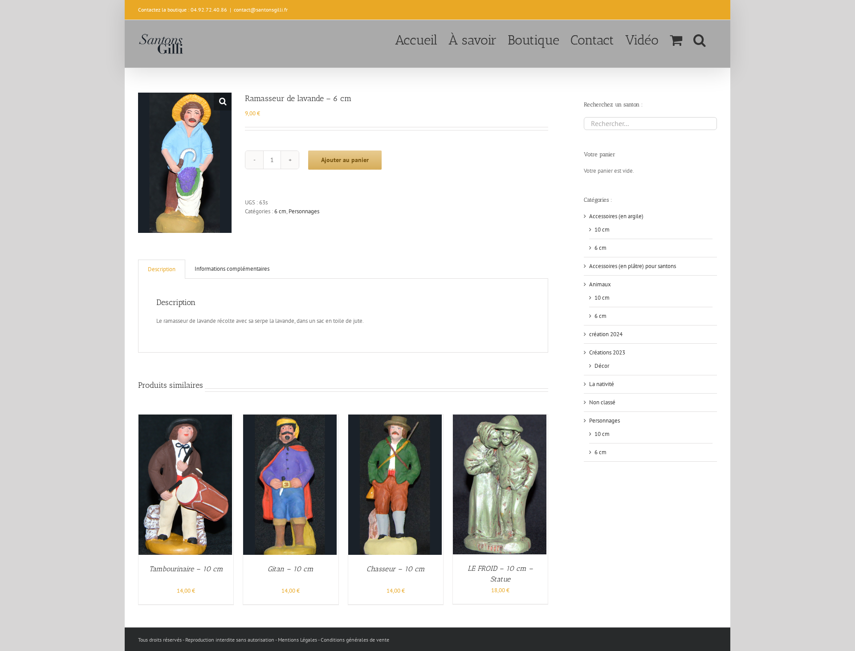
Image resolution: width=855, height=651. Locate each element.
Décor (601, 366)
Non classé (602, 402)
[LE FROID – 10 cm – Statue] (499, 419)
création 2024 (606, 334)
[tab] (161, 269)
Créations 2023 (607, 352)
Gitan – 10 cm (291, 569)
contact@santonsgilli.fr (261, 9)
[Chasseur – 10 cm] (395, 419)
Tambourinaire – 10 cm (186, 569)
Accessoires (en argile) (616, 216)
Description (161, 269)
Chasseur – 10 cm (395, 569)
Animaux (600, 284)
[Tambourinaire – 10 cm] (185, 419)
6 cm (280, 211)
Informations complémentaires (232, 269)
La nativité (601, 384)
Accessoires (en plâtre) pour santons (632, 266)
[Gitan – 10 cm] (290, 419)
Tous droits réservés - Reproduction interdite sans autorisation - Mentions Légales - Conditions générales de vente (263, 639)
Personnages (304, 211)
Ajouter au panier (345, 160)
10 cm (602, 229)
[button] (699, 39)
